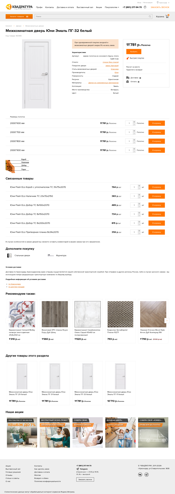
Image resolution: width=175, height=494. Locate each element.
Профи (39, 7)
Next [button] (166, 320)
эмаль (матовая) (112, 66)
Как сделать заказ (41, 469)
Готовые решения (13, 472)
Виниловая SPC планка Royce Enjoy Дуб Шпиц (55, 331)
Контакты (49, 7)
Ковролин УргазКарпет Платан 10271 (117, 331)
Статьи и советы (12, 478)
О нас (8, 481)
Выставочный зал (85, 7)
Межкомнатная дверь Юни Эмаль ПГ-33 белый (86, 393)
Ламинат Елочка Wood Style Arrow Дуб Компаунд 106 (152, 331)
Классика (115, 69)
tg (147, 475)
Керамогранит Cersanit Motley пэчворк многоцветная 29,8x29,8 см (22, 332)
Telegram (84, 469)
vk (140, 475)
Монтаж (37, 475)
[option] (22, 321)
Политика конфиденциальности (47, 481)
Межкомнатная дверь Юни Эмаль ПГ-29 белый (21, 393)
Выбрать (133, 52)
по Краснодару (14, 284)
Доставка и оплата (65, 7)
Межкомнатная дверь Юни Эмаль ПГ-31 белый (53, 393)
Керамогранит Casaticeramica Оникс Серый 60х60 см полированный (87, 332)
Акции (99, 7)
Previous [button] (8, 320)
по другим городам (16, 287)
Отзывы (9, 475)
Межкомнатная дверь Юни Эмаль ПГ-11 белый (119, 393)
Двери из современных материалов (103, 83)
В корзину (156, 123)
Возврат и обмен (41, 478)
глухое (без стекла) (111, 62)
